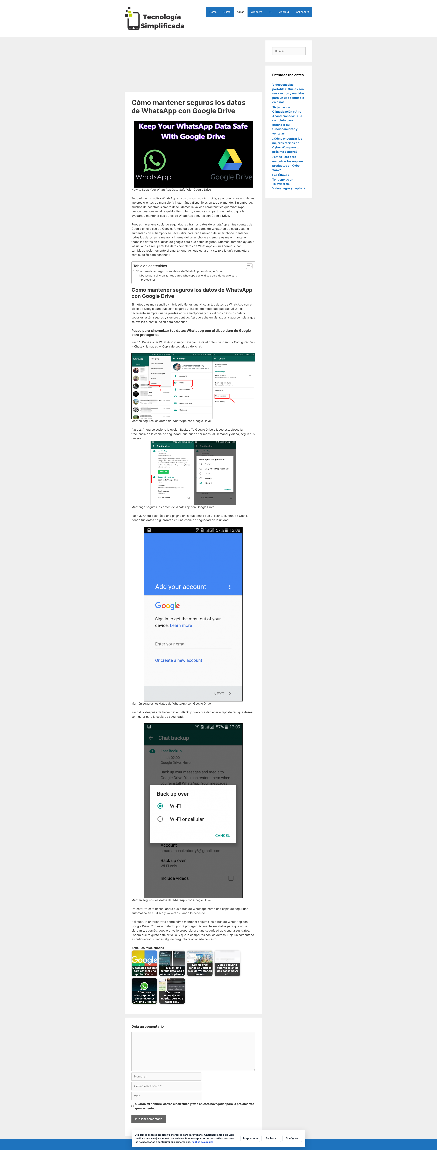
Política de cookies (202, 1141)
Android (284, 11)
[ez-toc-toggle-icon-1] (248, 266)
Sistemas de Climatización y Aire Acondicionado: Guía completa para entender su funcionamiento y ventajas (287, 120)
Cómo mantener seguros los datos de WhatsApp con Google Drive (179, 271)
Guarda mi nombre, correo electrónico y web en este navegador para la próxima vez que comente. (194, 1106)
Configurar (292, 1138)
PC (270, 11)
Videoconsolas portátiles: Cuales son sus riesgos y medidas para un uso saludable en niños (288, 93)
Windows (256, 11)
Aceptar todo (250, 1138)
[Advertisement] (193, 64)
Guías (240, 11)
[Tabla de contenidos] (249, 266)
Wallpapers (302, 11)
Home (213, 11)
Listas (226, 11)
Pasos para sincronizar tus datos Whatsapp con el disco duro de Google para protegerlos (189, 277)
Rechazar (271, 1138)
